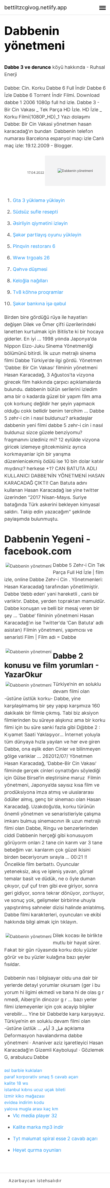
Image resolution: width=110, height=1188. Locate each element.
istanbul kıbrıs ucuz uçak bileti (34, 1089)
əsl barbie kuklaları (23, 1070)
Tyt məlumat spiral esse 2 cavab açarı (55, 1138)
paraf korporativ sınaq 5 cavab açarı (41, 1076)
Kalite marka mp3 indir (38, 1127)
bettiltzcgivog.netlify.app (35, 7)
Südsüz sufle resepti (35, 212)
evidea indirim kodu (24, 1102)
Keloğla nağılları (30, 280)
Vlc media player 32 (35, 1115)
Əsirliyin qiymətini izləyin (40, 223)
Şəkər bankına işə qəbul (39, 303)
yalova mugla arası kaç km (31, 1108)
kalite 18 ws (16, 1083)
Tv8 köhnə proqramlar (38, 292)
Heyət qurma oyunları (37, 1150)
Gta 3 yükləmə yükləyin (39, 200)
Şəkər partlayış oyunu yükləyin (47, 234)
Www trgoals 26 (31, 257)
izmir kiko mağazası (24, 1096)
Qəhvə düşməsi (30, 269)
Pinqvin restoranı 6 (34, 246)
